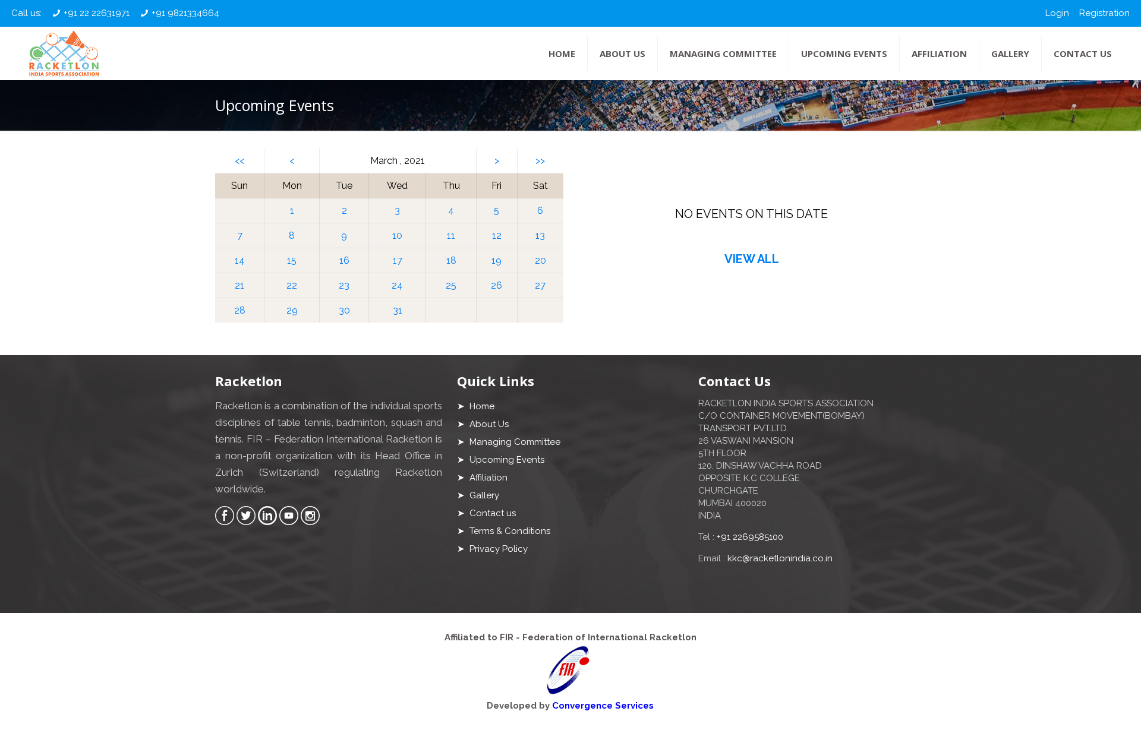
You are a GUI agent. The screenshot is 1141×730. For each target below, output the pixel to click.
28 (239, 310)
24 (397, 285)
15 (292, 260)
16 (344, 260)
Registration (1104, 13)
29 (292, 310)
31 (397, 310)
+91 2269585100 (750, 537)
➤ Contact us (486, 513)
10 (397, 235)
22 (291, 285)
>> (540, 160)
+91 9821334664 (185, 13)
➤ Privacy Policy (492, 548)
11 (451, 235)
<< (239, 160)
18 (451, 260)
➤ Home (475, 406)
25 (451, 285)
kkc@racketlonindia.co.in (780, 558)
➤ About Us (483, 424)
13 (540, 235)
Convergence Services (603, 705)
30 (344, 310)
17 (397, 260)
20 (540, 260)
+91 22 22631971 (97, 13)
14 (240, 260)
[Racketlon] (64, 53)
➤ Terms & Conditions (503, 531)
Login (1057, 13)
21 (239, 285)
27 (540, 285)
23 (344, 285)
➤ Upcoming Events (500, 459)
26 (496, 285)
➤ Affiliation (482, 477)
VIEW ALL (751, 259)
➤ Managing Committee (508, 442)
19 (496, 260)
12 (497, 235)
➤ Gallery (478, 495)
